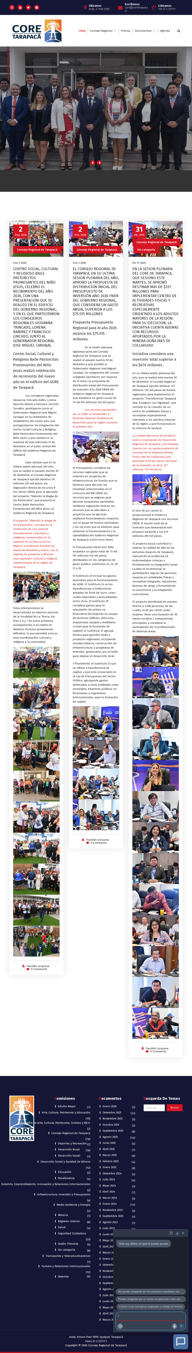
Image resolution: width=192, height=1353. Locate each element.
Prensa (125, 30)
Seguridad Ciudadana (72, 1233)
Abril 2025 (109, 1149)
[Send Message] (181, 1326)
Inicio (82, 30)
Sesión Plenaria (68, 1243)
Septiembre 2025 (113, 1130)
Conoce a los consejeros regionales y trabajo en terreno (151, 1306)
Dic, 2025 (139, 231)
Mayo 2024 (109, 1185)
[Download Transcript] (177, 1233)
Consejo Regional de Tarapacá (37, 249)
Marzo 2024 (110, 1197)
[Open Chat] (180, 1341)
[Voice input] (174, 1326)
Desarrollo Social (69, 1155)
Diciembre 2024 (112, 1173)
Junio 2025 (109, 1143)
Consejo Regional (101, 30)
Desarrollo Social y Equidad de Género (65, 1161)
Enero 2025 (109, 1167)
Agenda (165, 30)
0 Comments (39, 969)
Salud (62, 1227)
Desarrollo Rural (69, 1149)
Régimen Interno (69, 1221)
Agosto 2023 (110, 1222)
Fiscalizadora (66, 1178)
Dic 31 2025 (139, 262)
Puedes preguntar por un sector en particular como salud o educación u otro (152, 1299)
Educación (64, 1172)
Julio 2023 (109, 1228)
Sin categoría (146, 249)
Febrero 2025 (111, 1161)
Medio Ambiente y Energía (73, 1204)
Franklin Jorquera (37, 966)
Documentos (143, 30)
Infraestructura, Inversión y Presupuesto (63, 1194)
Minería (63, 1215)
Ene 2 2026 (19, 262)
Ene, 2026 (21, 231)
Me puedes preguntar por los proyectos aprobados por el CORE (152, 1291)
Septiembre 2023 (113, 1216)
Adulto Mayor (67, 1106)
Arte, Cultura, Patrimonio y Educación (66, 1112)
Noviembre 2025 (113, 1118)
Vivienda (63, 1276)
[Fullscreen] (171, 1233)
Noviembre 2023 (113, 1210)
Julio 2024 (109, 1179)
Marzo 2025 (110, 1155)
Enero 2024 (110, 1203)
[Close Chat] (183, 1233)
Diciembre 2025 (112, 1112)
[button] (120, 1326)
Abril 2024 (109, 1191)
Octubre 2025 (111, 1124)
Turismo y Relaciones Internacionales (65, 1266)
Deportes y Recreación (72, 1143)
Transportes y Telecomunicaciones (68, 1256)
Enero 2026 (110, 1106)
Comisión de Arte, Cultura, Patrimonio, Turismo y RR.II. (55, 1123)
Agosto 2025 (110, 1137)
